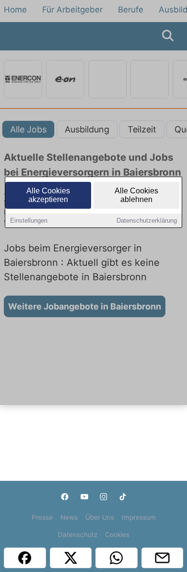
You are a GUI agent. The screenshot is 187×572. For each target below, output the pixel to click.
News (69, 517)
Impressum (139, 517)
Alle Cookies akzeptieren (48, 195)
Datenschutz (77, 534)
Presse (42, 517)
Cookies (117, 534)
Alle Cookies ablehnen (136, 195)
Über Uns (99, 517)
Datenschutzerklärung (147, 220)
